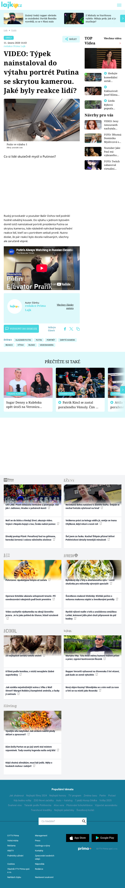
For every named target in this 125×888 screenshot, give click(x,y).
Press (37, 840)
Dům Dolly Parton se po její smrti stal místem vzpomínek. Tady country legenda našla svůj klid (31, 748)
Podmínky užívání (15, 855)
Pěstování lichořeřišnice (79, 805)
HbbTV (10, 850)
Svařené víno (15, 805)
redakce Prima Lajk (14, 46)
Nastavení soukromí (44, 877)
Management (41, 835)
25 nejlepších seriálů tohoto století (24, 655)
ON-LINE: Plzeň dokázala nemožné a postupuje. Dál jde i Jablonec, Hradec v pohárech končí (32, 506)
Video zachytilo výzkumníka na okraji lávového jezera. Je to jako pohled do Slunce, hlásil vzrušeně (32, 613)
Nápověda (39, 864)
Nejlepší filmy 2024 (36, 795)
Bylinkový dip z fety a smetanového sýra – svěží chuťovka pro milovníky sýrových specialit (90, 582)
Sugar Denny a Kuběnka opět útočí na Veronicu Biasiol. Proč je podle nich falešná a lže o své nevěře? (25, 404)
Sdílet (71, 40)
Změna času (90, 795)
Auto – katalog (64, 800)
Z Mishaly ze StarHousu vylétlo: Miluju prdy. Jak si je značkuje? (101, 18)
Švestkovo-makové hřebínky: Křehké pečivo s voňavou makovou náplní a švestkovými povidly (90, 598)
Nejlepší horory (57, 795)
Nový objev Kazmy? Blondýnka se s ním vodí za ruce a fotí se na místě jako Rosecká (92, 689)
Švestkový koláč (85, 810)
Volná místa (12, 840)
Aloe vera (59, 805)
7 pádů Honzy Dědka (86, 800)
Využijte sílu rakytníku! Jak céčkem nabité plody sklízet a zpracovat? (30, 733)
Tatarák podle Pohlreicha (37, 805)
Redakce (39, 869)
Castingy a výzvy (42, 845)
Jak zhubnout (16, 795)
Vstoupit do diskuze (23, 328)
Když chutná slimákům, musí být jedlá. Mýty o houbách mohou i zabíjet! (29, 764)
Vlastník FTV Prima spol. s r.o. (18, 870)
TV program (74, 795)
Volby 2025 (105, 800)
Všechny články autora (65, 306)
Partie (102, 795)
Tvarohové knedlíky (41, 810)
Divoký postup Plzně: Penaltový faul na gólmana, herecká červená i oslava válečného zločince (31, 538)
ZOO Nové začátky (44, 800)
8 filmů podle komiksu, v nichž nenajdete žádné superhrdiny (30, 673)
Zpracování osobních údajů (44, 857)
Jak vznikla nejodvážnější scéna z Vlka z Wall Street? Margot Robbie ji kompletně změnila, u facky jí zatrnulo (32, 691)
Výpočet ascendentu (106, 805)
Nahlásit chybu (14, 877)
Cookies (11, 864)
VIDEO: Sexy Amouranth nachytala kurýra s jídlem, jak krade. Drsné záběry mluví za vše (111, 124)
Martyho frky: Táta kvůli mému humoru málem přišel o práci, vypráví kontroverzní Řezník (92, 657)
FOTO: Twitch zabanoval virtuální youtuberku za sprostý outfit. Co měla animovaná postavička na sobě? (112, 165)
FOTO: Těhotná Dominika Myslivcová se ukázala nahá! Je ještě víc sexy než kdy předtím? (112, 138)
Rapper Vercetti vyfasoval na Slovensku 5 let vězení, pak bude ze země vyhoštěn (92, 673)
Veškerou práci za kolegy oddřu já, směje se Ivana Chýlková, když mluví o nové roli (91, 522)
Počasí (112, 795)
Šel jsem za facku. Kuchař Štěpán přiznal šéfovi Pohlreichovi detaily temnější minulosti (90, 538)
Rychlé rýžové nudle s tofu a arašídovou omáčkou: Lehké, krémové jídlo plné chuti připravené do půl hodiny (91, 615)
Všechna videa (112, 38)
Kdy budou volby (22, 800)
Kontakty (39, 850)
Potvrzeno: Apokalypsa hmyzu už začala (26, 580)
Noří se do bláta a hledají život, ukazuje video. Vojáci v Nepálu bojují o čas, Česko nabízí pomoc (31, 522)
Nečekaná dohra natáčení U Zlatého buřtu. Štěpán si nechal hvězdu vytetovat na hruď (92, 506)
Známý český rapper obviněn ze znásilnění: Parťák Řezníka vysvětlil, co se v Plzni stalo (40, 18)
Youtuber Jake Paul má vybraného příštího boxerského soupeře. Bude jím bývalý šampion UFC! (112, 151)
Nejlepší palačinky (64, 810)
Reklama (11, 845)
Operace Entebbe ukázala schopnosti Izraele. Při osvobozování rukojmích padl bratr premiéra (31, 598)
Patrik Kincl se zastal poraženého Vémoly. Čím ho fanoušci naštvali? (78, 404)
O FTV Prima (13, 835)
